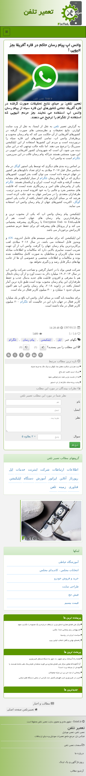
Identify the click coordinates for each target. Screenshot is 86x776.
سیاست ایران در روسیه (70, 635)
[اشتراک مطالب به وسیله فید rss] (8, 354)
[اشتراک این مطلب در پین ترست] (40, 354)
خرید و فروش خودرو (66, 578)
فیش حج (73, 594)
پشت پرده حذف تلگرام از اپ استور (64, 382)
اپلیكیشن (46, 339)
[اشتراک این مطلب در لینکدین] (34, 354)
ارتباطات (58, 469)
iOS (10, 237)
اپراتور (53, 478)
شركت (44, 469)
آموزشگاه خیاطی (68, 562)
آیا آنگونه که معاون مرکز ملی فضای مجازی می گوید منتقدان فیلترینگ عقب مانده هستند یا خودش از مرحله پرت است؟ (44, 665)
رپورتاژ (73, 478)
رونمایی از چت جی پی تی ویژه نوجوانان (64, 673)
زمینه (62, 487)
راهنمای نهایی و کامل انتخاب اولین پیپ (64, 640)
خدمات (20, 469)
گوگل (17, 166)
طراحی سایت (70, 586)
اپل (59, 339)
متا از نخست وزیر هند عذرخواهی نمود (63, 377)
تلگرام (76, 158)
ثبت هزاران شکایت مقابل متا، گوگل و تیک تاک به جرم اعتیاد (55, 367)
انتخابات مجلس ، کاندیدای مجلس (59, 570)
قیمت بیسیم (72, 602)
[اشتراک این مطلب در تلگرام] (28, 354)
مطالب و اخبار (42, 703)
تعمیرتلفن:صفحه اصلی (21, 709)
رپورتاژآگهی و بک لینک (71, 762)
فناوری (73, 487)
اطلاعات (72, 469)
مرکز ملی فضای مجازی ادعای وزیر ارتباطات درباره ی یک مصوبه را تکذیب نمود (49, 625)
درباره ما (79, 753)
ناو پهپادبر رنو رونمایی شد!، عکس (66, 630)
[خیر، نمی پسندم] (26, 347)
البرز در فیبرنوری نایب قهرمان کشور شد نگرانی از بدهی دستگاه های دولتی (49, 678)
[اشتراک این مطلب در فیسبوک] (21, 354)
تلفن (56, 126)
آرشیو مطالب (77, 770)
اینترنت (32, 469)
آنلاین (63, 478)
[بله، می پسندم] (43, 347)
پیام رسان (28, 339)
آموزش (41, 478)
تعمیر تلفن (38, 11)
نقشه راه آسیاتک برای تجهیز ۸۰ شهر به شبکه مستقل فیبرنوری (54, 659)
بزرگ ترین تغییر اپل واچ (69, 372)
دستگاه (28, 478)
